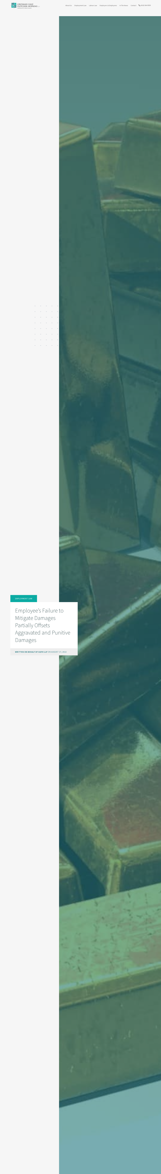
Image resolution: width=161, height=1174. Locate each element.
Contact (133, 5)
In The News (124, 5)
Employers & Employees (108, 5)
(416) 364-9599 (145, 5)
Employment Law (80, 5)
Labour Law (93, 5)
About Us (68, 5)
